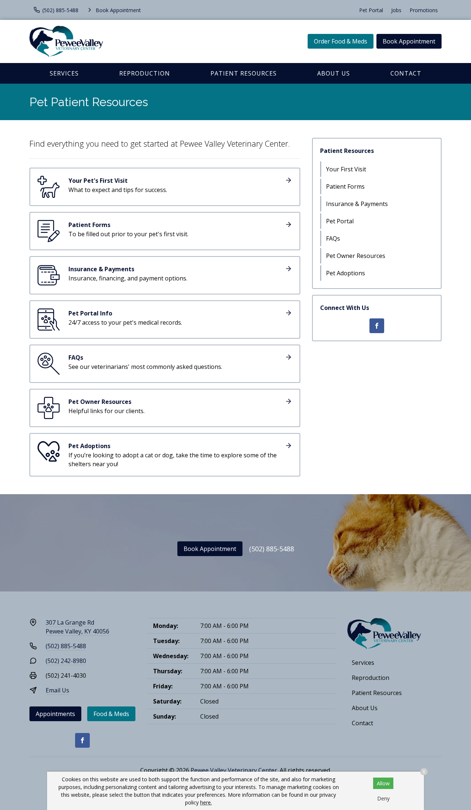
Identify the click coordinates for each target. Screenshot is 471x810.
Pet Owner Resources (355, 256)
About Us (333, 73)
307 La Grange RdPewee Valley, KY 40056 (77, 626)
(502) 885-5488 (271, 548)
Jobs (396, 10)
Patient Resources (243, 73)
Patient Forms (345, 186)
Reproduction (144, 73)
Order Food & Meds (340, 41)
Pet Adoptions (345, 273)
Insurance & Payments (357, 204)
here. (206, 802)
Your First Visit (346, 169)
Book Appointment (409, 41)
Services (64, 73)
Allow (383, 783)
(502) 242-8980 (66, 661)
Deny (383, 798)
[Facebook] (376, 325)
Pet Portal (371, 10)
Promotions (424, 10)
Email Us (57, 690)
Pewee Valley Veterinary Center (234, 770)
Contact (405, 73)
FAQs (333, 238)
